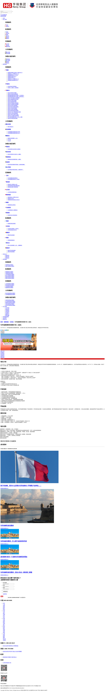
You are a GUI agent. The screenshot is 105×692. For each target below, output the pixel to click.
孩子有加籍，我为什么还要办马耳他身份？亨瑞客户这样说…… (20, 485)
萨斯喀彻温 (15, 645)
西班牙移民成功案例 (9, 276)
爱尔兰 (7, 35)
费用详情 (2, 356)
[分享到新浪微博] (3, 330)
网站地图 (7, 315)
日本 (7, 175)
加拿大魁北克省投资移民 (13, 106)
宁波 (4, 619)
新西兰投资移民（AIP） (13, 138)
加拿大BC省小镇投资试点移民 (14, 111)
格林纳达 (8, 59)
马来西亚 (8, 207)
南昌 (4, 606)
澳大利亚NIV (10, 126)
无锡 (4, 623)
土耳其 (7, 43)
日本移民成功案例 (9, 286)
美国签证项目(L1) (11, 77)
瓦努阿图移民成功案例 (10, 294)
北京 (4, 603)
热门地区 (5, 19)
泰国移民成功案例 (9, 287)
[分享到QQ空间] (2, 330)
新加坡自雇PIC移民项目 (13, 186)
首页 (4, 18)
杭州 (4, 627)
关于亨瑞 (5, 306)
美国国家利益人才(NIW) (13, 75)
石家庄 (4, 640)
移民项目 (5, 64)
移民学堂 (5, 319)
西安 (4, 636)
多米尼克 (8, 151)
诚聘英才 (7, 314)
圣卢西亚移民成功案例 (10, 301)
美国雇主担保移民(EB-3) (13, 80)
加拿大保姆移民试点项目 (13, 99)
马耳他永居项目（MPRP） (13, 228)
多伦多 (4, 645)
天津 (4, 610)
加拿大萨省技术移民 (12, 100)
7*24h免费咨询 (3, 14)
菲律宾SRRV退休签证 (12, 215)
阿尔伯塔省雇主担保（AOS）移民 (15, 117)
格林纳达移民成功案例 (10, 302)
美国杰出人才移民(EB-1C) (13, 78)
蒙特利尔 (11, 645)
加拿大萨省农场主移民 (13, 118)
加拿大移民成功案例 (9, 266)
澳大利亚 (8, 52)
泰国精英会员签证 (12, 204)
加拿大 (7, 26)
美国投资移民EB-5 (4, 488)
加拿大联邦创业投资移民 (13, 110)
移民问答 (7, 256)
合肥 (4, 614)
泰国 (7, 202)
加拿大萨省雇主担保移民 (13, 103)
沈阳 (4, 605)
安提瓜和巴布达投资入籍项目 (14, 149)
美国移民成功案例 (9, 264)
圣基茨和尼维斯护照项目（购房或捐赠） (16, 164)
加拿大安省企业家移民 (13, 109)
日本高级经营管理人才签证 (13, 179)
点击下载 (2, 358)
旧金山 (13, 651)
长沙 (4, 617)
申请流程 (2, 353)
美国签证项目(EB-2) (12, 76)
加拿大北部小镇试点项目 (13, 114)
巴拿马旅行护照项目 (12, 86)
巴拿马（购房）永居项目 (13, 87)
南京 (4, 608)
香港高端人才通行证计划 (13, 197)
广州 (4, 604)
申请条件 (2, 352)
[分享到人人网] (6, 330)
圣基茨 (7, 61)
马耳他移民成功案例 (9, 274)
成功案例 (5, 259)
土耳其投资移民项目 (12, 192)
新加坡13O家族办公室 (12, 184)
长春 (4, 618)
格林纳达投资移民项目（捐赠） (14, 159)
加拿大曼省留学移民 (12, 101)
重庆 (4, 637)
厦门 (4, 624)
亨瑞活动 (7, 257)
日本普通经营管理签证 (13, 178)
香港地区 (8, 46)
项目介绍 (2, 351)
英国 (7, 34)
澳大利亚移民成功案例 (10, 293)
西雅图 (20, 651)
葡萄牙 (7, 38)
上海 (4, 633)
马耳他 (7, 33)
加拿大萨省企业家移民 (13, 105)
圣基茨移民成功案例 (9, 300)
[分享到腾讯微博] (5, 330)
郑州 (4, 622)
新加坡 (7, 45)
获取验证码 (5, 591)
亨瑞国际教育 (6, 316)
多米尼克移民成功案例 (10, 305)
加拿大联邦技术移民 (12, 92)
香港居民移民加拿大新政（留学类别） (16, 96)
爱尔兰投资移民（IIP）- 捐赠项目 (15, 245)
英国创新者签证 (11, 240)
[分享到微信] (8, 330)
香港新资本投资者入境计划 (13, 199)
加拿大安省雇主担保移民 (13, 104)
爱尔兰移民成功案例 (9, 275)
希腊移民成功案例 (9, 271)
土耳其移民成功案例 (9, 283)
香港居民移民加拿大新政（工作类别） (16, 95)
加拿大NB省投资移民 (12, 108)
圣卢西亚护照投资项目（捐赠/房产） (16, 169)
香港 (4, 632)
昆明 (4, 621)
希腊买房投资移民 (12, 223)
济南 (4, 635)
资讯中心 (5, 254)
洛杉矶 (4, 651)
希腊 (7, 32)
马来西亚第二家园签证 (13, 210)
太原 (4, 631)
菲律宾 (8, 212)
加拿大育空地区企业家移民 (13, 97)
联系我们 (7, 312)
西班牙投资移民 (11, 251)
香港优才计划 (11, 198)
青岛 (4, 628)
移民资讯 (7, 255)
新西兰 (8, 135)
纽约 (11, 651)
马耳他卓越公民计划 (12, 229)
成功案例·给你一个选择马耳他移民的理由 (13, 557)
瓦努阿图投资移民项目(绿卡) (14, 133)
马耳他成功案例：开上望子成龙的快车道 (13, 541)
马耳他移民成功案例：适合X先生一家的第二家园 (16, 572)
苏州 (4, 609)
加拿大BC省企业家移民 (13, 113)
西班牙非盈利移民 (12, 250)
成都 (4, 629)
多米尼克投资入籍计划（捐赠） (14, 154)
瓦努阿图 (8, 53)
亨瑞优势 (7, 311)
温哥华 (7, 645)
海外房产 (5, 318)
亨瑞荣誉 (7, 310)
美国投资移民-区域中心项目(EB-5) (15, 72)
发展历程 (7, 309)
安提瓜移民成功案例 (9, 303)
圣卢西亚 (8, 60)
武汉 (4, 615)
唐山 (4, 613)
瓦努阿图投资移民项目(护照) (14, 131)
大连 (4, 612)
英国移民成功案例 (9, 273)
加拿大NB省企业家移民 (13, 94)
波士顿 (17, 651)
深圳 (4, 626)
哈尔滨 (4, 638)
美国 (7, 25)
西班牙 (7, 37)
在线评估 (5, 593)
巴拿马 (8, 84)
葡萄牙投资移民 (11, 235)
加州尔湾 (8, 651)
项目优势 (2, 357)
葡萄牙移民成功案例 (9, 278)
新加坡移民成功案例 (9, 285)
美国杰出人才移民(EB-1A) (13, 73)
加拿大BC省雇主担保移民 (13, 115)
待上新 (9, 139)
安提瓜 (7, 62)
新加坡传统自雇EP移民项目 (14, 185)
